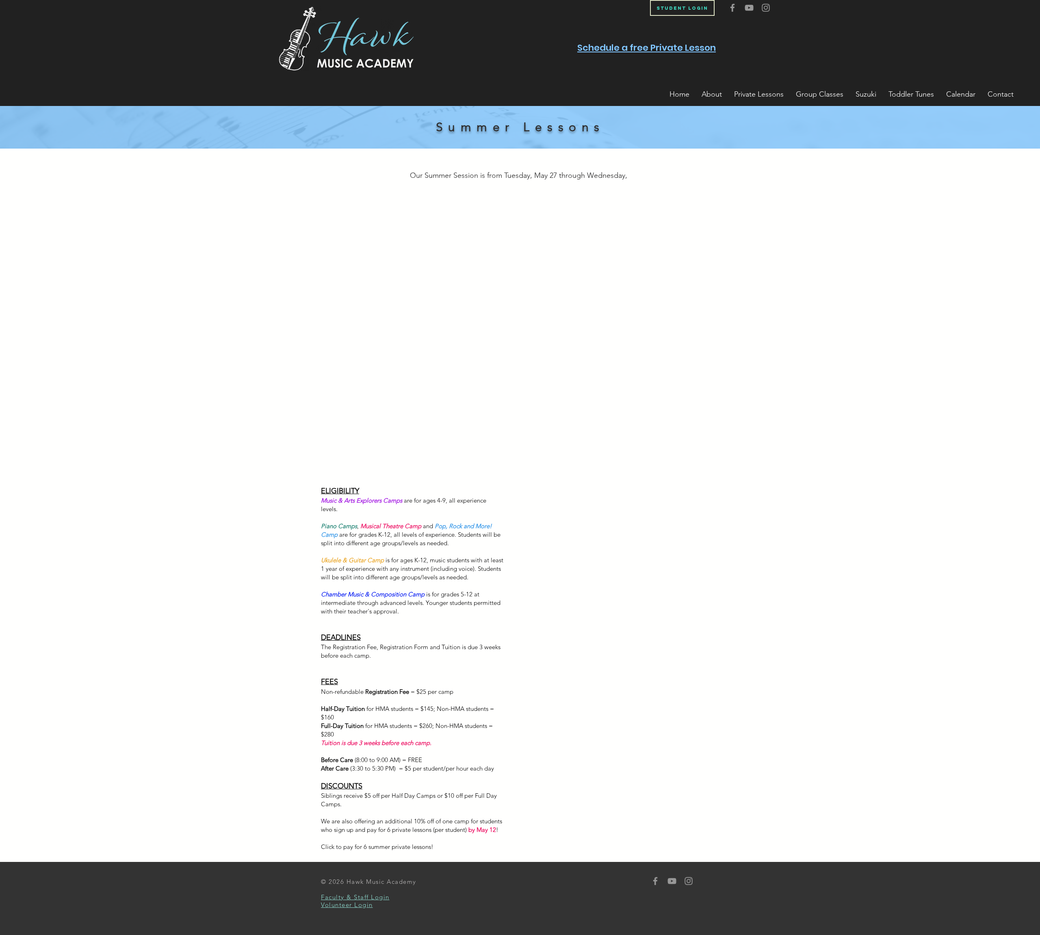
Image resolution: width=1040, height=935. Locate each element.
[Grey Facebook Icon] (732, 7)
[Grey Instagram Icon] (765, 7)
